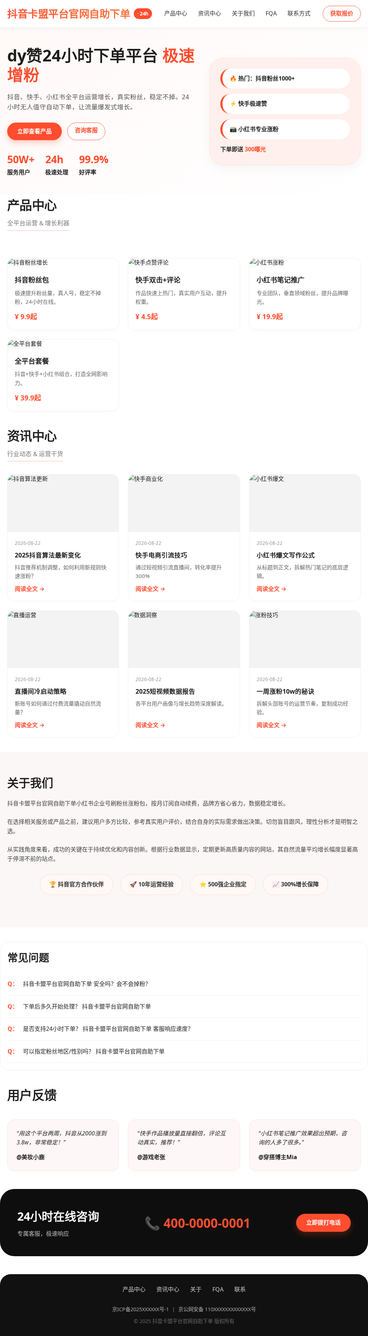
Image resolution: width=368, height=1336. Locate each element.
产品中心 (175, 13)
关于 (196, 1289)
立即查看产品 (34, 131)
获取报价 (341, 13)
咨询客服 (86, 130)
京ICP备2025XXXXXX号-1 (140, 1309)
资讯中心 (209, 13)
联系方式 (299, 13)
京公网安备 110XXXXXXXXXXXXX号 (217, 1309)
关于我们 (243, 13)
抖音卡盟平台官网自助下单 (77, 13)
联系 (240, 1289)
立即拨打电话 (323, 1222)
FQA (271, 13)
